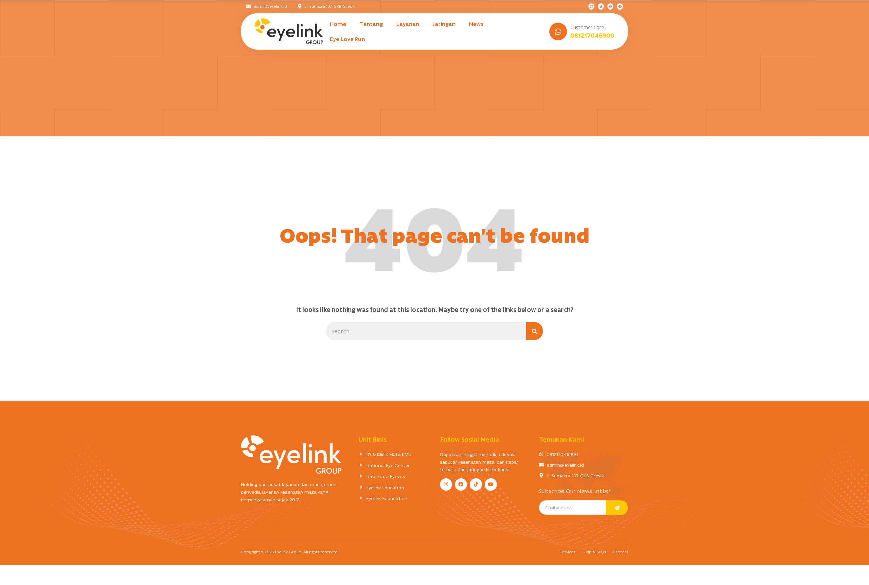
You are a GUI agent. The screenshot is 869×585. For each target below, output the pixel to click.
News (476, 24)
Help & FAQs (594, 551)
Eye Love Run (347, 38)
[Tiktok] (601, 6)
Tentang (371, 24)
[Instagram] (591, 6)
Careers (620, 551)
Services (567, 551)
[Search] (534, 331)
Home (338, 24)
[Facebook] (620, 6)
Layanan (407, 24)
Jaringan (444, 24)
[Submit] (617, 507)
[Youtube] (610, 6)
